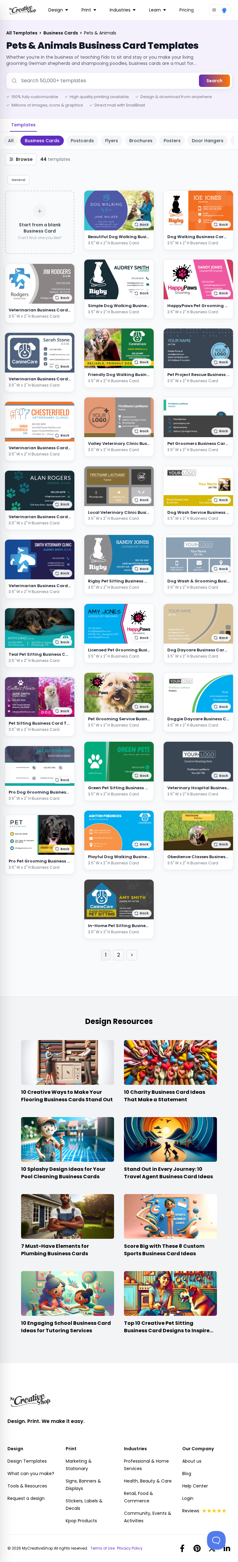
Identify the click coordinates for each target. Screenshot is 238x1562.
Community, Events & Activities (147, 1517)
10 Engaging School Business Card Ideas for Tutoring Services (66, 1327)
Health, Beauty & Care (148, 1481)
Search (214, 81)
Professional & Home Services (146, 1465)
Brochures (140, 141)
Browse (24, 159)
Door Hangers (207, 141)
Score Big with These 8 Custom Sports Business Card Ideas (164, 1250)
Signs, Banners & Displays (83, 1485)
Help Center (195, 1486)
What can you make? (30, 1473)
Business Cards (61, 33)
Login (187, 1498)
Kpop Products (81, 1521)
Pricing (186, 10)
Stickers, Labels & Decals (84, 1504)
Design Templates (27, 1461)
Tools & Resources (27, 1486)
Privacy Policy (130, 1548)
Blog (186, 1473)
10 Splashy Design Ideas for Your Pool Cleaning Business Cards (63, 1173)
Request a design (26, 1498)
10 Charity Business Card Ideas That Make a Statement (164, 1096)
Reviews (190, 1511)
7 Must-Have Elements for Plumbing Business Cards (55, 1250)
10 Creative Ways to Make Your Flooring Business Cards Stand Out (67, 1096)
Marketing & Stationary (79, 1465)
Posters (172, 141)
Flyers (111, 141)
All (11, 141)
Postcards (82, 141)
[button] (62, 297)
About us (191, 1461)
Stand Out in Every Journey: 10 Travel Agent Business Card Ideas (168, 1173)
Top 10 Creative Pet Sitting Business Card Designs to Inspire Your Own (166, 1331)
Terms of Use (102, 1548)
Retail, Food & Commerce (138, 1497)
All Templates (22, 33)
